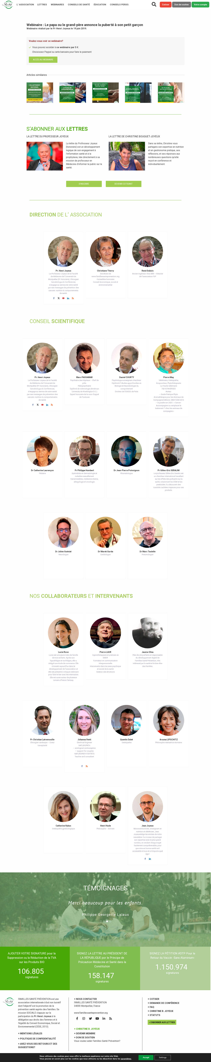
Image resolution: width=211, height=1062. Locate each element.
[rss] (73, 298)
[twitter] (59, 298)
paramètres (126, 1059)
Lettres (42, 4)
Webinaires (57, 4)
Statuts (155, 1015)
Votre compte (200, 4)
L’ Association (25, 4)
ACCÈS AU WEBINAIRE (43, 59)
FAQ (152, 1007)
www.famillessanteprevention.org (91, 1012)
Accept (146, 1057)
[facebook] (54, 298)
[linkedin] (68, 298)
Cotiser (165, 4)
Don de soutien (181, 4)
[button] (101, 921)
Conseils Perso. (119, 4)
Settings (163, 1057)
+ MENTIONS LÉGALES (30, 1033)
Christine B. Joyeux (161, 1011)
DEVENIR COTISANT (124, 184)
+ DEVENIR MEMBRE (84, 1033)
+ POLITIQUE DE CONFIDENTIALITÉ (37, 1038)
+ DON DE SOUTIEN (84, 1037)
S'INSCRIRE (84, 184)
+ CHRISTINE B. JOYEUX (87, 1029)
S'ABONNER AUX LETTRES (162, 1022)
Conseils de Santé (79, 4)
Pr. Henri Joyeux (63, 271)
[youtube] (63, 298)
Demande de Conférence (164, 1003)
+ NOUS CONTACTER (85, 999)
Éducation (100, 4)
